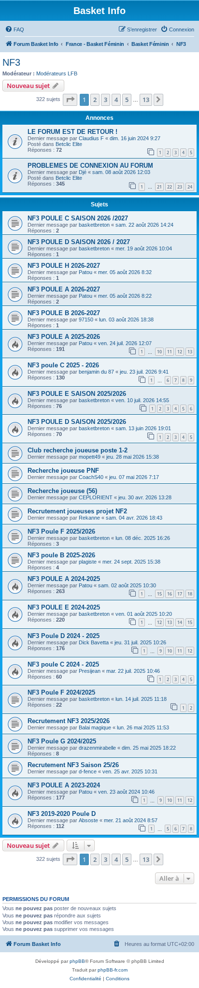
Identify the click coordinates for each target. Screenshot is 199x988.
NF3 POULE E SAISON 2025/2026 (77, 393)
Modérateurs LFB (56, 73)
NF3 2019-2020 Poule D (62, 813)
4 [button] (116, 99)
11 (169, 352)
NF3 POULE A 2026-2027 (64, 289)
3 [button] (105, 99)
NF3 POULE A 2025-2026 (64, 336)
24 (189, 187)
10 (159, 352)
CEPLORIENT (96, 497)
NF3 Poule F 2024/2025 (61, 692)
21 (159, 187)
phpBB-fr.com (113, 970)
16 (169, 594)
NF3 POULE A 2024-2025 (64, 578)
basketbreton (94, 225)
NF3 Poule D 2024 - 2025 (64, 635)
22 (169, 187)
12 (179, 352)
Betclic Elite (69, 144)
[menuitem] (14, 29)
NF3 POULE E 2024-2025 (64, 607)
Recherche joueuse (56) (62, 490)
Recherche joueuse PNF (63, 470)
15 (159, 594)
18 (189, 594)
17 (179, 594)
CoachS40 (91, 477)
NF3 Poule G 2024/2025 (62, 741)
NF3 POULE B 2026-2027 (64, 313)
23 (179, 187)
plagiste (88, 562)
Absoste (88, 820)
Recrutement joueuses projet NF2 (77, 511)
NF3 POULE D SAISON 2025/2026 (77, 421)
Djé (82, 172)
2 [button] (95, 99)
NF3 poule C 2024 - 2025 (63, 664)
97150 (86, 319)
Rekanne (89, 518)
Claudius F (91, 138)
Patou (85, 272)
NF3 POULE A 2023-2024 (64, 785)
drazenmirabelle (97, 748)
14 (179, 622)
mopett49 (89, 457)
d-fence (88, 771)
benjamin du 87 (96, 372)
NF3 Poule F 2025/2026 (61, 531)
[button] (70, 99)
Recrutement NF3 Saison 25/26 (73, 765)
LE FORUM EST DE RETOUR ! (72, 131)
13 (189, 352)
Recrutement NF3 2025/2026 (69, 721)
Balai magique (95, 727)
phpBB (77, 961)
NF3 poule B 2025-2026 (61, 555)
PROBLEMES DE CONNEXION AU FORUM (90, 165)
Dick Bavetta (94, 642)
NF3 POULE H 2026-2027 (64, 265)
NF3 (11, 62)
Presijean (89, 671)
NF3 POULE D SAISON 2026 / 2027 (79, 242)
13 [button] (145, 99)
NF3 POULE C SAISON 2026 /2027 (78, 218)
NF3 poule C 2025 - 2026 (63, 365)
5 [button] (126, 99)
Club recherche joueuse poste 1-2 (78, 450)
